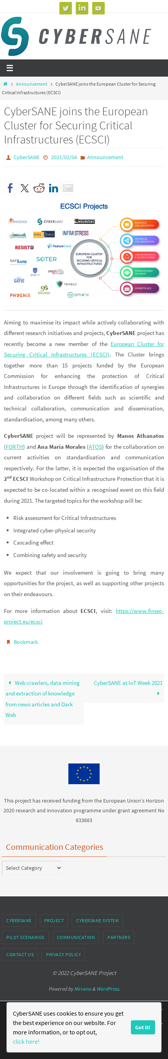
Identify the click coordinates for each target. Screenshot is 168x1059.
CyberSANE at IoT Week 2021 (128, 679)
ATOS (95, 444)
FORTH (14, 444)
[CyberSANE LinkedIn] (82, 8)
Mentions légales (35, 999)
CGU (62, 999)
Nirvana (82, 985)
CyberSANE (26, 156)
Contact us (20, 951)
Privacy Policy (63, 951)
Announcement (31, 84)
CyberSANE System (97, 917)
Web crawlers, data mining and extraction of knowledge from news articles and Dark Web (42, 695)
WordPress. (108, 985)
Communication (76, 934)
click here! (26, 1041)
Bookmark (26, 639)
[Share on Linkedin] (53, 186)
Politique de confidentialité (101, 999)
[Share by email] (68, 186)
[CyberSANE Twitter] (65, 8)
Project (54, 917)
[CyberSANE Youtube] (98, 8)
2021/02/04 (64, 156)
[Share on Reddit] (39, 186)
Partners (118, 934)
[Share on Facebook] (10, 186)
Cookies (142, 999)
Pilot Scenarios (25, 934)
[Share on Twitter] (24, 186)
